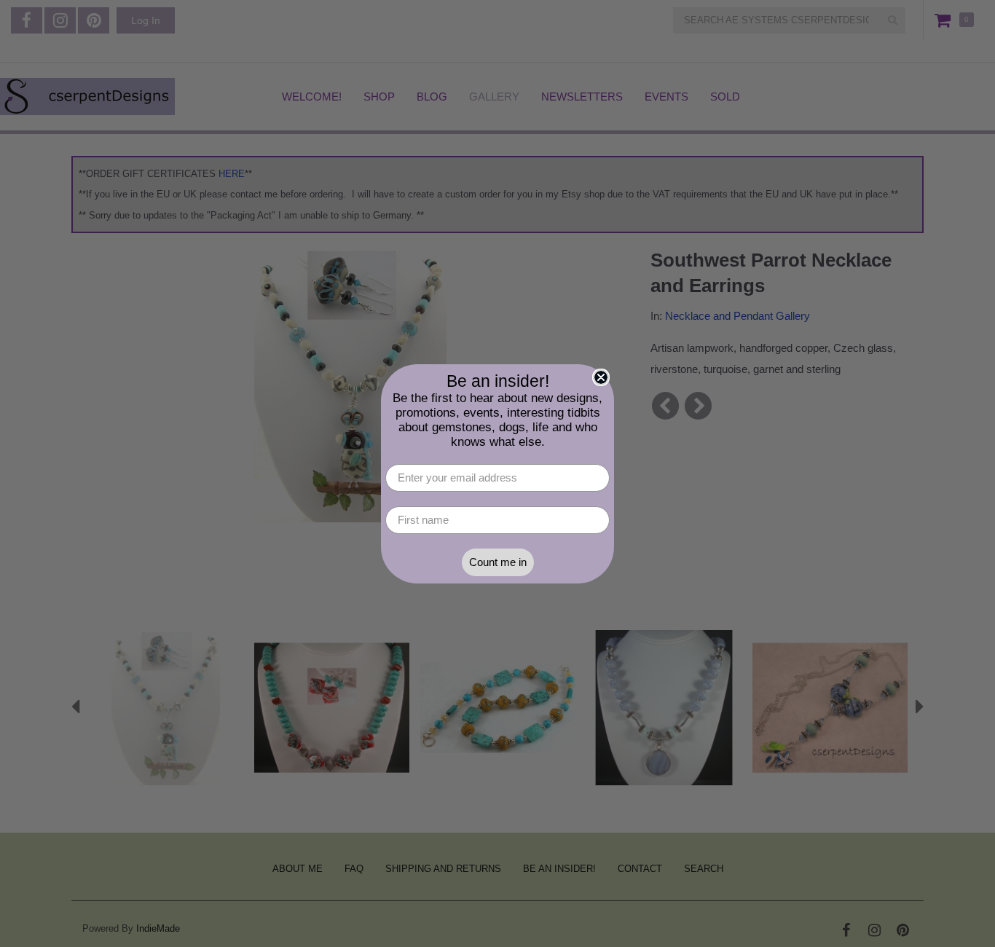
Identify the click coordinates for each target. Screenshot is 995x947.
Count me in (498, 562)
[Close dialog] (601, 377)
